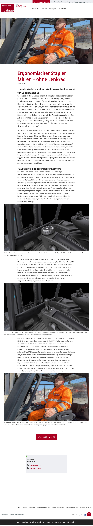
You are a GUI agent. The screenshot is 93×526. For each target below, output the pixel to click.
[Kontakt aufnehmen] (89, 514)
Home (19, 507)
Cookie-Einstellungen (86, 507)
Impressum (32, 507)
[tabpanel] (46, 41)
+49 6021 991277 (35, 465)
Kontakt (25, 507)
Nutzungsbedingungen (43, 507)
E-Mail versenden (35, 468)
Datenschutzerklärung (58, 507)
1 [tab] (46, 62)
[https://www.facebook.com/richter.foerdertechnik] (85, 515)
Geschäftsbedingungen (72, 507)
